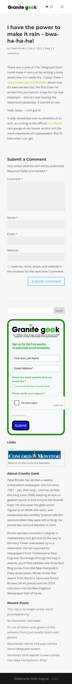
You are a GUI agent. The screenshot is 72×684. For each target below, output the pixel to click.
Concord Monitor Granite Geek (33, 386)
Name (12, 218)
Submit (21, 425)
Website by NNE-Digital (31, 679)
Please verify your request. (28, 393)
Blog (47, 48)
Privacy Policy (18, 415)
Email (12, 234)
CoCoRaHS (55, 123)
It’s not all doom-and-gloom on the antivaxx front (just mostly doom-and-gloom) (33, 632)
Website (12, 250)
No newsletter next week (24, 621)
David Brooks (18, 48)
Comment (15, 179)
